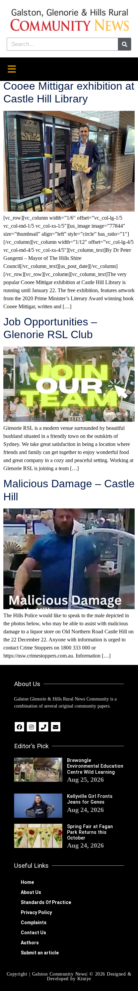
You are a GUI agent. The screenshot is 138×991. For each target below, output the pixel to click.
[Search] (124, 44)
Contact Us (33, 932)
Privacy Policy (36, 912)
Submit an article (40, 952)
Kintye (84, 978)
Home (27, 882)
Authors (30, 942)
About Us (31, 892)
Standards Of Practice (46, 902)
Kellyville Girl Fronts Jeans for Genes (90, 799)
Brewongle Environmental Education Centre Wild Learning (95, 766)
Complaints (34, 922)
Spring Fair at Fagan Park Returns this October (90, 832)
